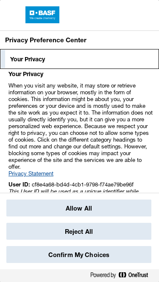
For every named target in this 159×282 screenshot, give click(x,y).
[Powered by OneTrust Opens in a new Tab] (122, 276)
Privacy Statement (30, 173)
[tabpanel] (80, 144)
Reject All (79, 231)
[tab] (79, 59)
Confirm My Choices (79, 254)
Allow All (79, 208)
